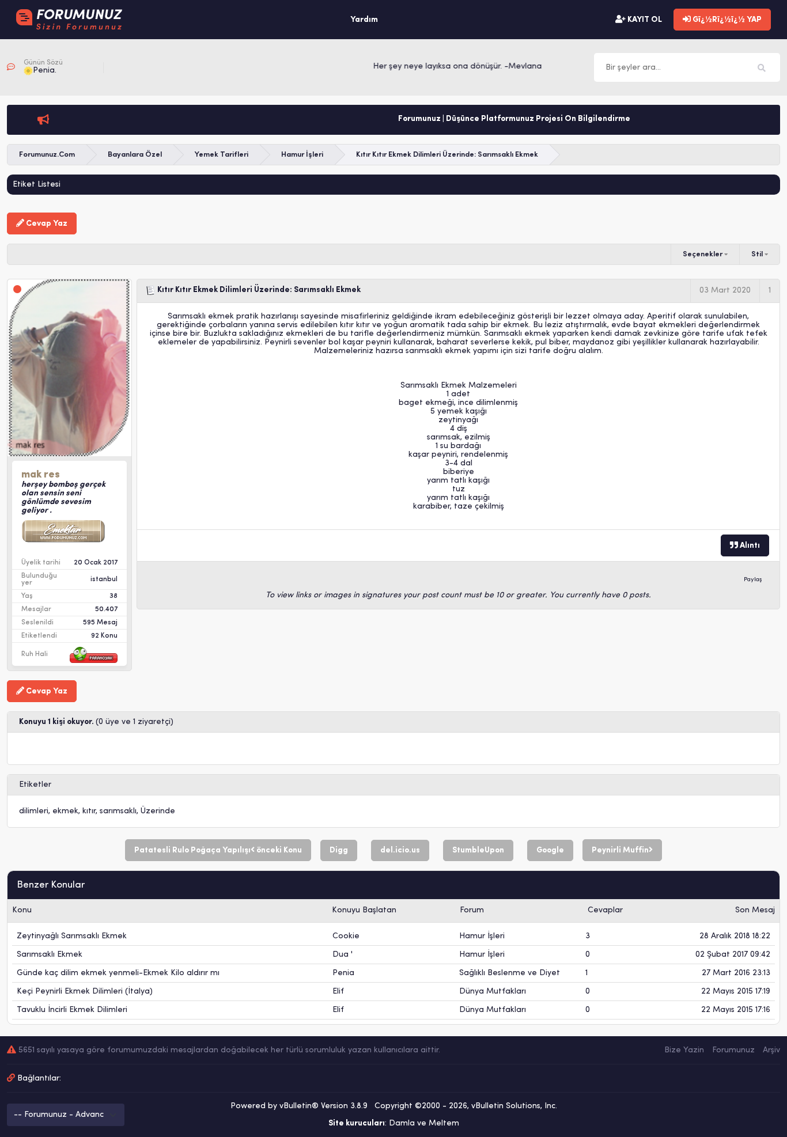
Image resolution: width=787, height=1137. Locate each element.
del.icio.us (400, 850)
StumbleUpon (478, 850)
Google (550, 850)
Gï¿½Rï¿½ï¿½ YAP (726, 20)
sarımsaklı (118, 811)
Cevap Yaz (45, 223)
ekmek (65, 811)
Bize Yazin (684, 1050)
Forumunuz (733, 1050)
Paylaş (753, 580)
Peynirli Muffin (620, 850)
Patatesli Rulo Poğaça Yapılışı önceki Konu (218, 850)
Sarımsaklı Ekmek (49, 954)
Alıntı (749, 545)
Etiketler (35, 784)
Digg (339, 850)
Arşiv (771, 1050)
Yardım (364, 20)
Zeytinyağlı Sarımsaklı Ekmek (72, 936)
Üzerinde (158, 811)
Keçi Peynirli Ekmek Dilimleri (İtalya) (85, 991)
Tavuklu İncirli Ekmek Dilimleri (72, 1010)
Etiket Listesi (36, 184)
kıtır (89, 811)
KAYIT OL (644, 20)
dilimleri (33, 811)
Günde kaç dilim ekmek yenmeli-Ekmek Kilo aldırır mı (118, 973)
